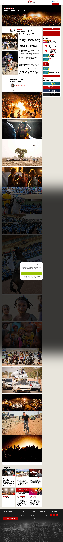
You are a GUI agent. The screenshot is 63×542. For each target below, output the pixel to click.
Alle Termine (51, 75)
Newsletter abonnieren (11, 518)
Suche (37, 4)
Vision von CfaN (42, 517)
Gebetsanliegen (51, 28)
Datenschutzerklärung (53, 519)
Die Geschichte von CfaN (43, 515)
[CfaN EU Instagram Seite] (56, 514)
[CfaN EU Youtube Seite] (54, 514)
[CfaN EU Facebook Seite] (51, 514)
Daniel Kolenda (42, 514)
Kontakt (41, 521)
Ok (31, 273)
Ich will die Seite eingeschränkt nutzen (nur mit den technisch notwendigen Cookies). (31, 277)
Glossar (51, 520)
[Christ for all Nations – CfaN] (31, 1)
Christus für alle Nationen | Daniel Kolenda (4, 4)
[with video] (14, 475)
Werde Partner (51, 31)
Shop (51, 34)
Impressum (52, 517)
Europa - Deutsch (55, 1)
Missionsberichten (43, 518)
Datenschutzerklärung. (31, 270)
